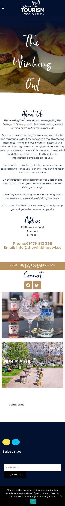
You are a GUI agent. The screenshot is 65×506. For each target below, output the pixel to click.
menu (10, 135)
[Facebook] (28, 285)
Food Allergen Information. (22, 153)
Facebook (24, 172)
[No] (61, 496)
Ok (33, 501)
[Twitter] (37, 285)
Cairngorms (16, 404)
